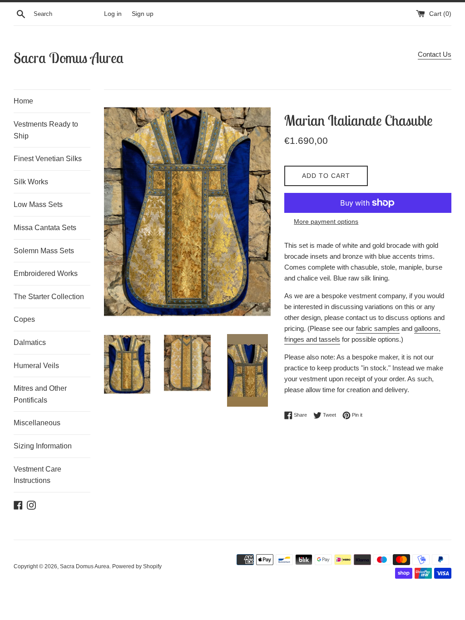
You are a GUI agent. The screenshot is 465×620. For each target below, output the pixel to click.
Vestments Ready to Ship (46, 130)
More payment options (326, 221)
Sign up (142, 13)
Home (23, 101)
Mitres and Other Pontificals (40, 394)
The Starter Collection (49, 296)
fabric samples (378, 328)
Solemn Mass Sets (44, 251)
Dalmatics (30, 342)
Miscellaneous (37, 423)
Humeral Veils (36, 365)
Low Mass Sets (38, 204)
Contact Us (434, 54)
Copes (24, 319)
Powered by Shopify (137, 566)
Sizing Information (43, 446)
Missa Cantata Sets (45, 227)
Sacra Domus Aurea (69, 58)
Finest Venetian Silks (48, 158)
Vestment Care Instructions (37, 475)
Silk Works (31, 182)
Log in (113, 13)
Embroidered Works (46, 273)
